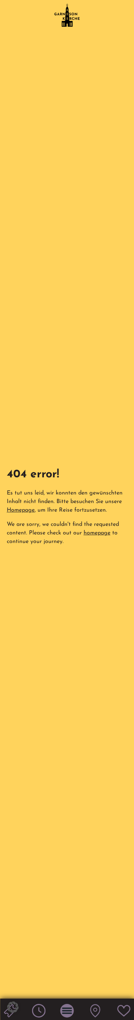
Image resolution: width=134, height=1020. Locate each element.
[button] (13, 1007)
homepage (97, 533)
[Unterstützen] (123, 1016)
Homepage (21, 510)
